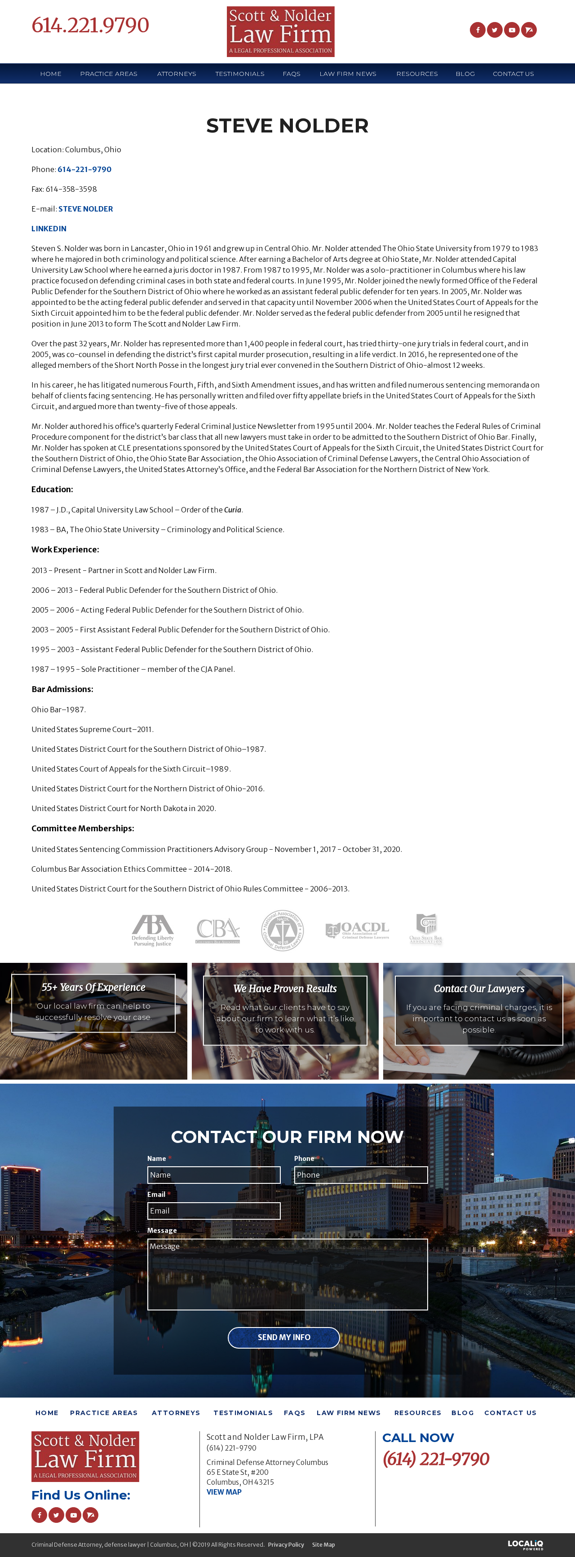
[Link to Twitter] (495, 30)
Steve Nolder (85, 208)
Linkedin (48, 228)
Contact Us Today (479, 1041)
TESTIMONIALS (240, 74)
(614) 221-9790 (232, 1448)
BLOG (465, 74)
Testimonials (285, 1041)
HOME (51, 74)
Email (159, 1195)
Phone (307, 1159)
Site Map (323, 1544)
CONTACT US (513, 74)
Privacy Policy (286, 1544)
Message (162, 1230)
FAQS (292, 74)
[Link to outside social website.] (529, 30)
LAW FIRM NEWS (347, 74)
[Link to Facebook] (478, 30)
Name (159, 1159)
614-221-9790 (84, 169)
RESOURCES (418, 1413)
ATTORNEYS (176, 74)
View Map (224, 1492)
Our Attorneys (93, 1028)
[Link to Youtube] (512, 30)
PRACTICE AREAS (108, 74)
